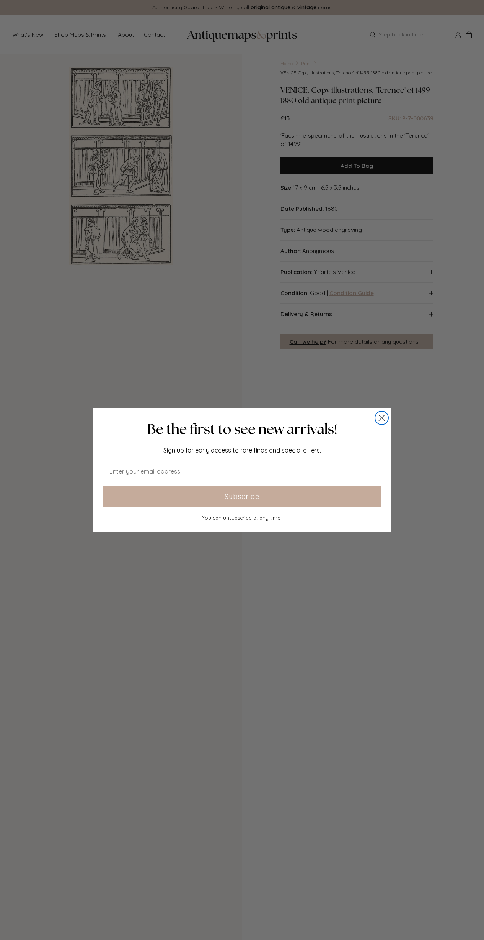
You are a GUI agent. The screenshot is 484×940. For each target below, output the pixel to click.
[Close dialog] (381, 418)
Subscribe (242, 496)
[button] (242, 429)
